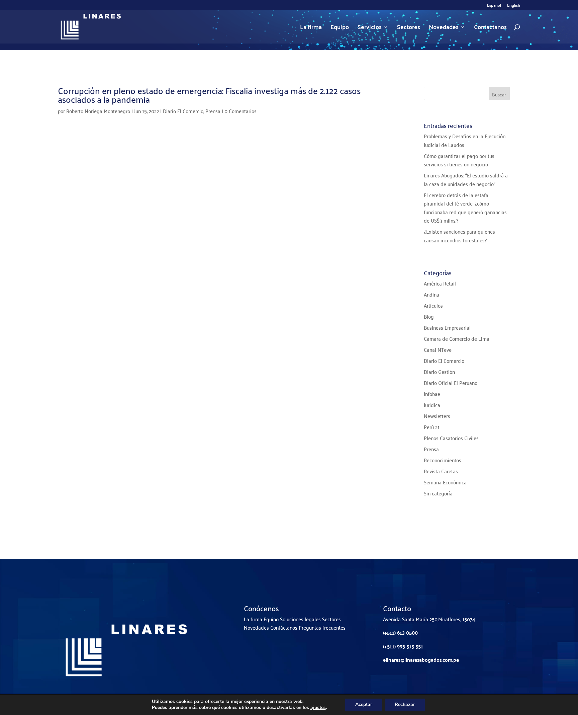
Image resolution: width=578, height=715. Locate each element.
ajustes (318, 708)
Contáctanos (283, 627)
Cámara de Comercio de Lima (456, 338)
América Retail (440, 283)
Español (494, 6)
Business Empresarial (447, 327)
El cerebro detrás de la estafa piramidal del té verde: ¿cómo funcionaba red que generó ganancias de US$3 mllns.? (465, 207)
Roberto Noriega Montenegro (98, 110)
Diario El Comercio (183, 110)
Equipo (339, 28)
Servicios (370, 28)
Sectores (408, 28)
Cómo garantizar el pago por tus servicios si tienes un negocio (459, 160)
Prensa (212, 110)
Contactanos (490, 28)
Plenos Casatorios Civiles (451, 438)
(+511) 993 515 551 (403, 646)
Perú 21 (432, 426)
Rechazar (405, 704)
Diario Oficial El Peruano (450, 382)
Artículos (433, 305)
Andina (431, 294)
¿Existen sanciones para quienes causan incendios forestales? (459, 236)
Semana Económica (445, 482)
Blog (429, 316)
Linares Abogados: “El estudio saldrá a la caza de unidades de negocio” (466, 179)
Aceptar (363, 704)
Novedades (444, 28)
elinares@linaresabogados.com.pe (421, 659)
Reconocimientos (442, 460)
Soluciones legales (300, 619)
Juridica (432, 404)
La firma (311, 28)
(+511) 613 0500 (400, 632)
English (513, 6)
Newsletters (437, 415)
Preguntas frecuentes (322, 627)
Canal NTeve (438, 349)
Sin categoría (438, 493)
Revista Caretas (441, 471)
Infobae (432, 393)
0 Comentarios (240, 110)
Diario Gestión (439, 371)
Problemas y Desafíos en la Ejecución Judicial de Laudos (464, 140)
